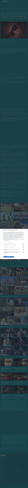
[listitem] (14, 242)
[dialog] (14, 244)
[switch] (23, 244)
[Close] (26, 230)
